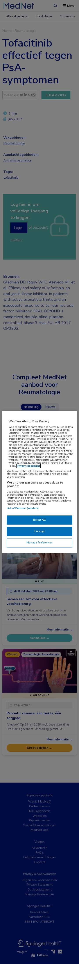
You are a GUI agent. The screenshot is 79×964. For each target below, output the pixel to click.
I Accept (39, 531)
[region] (39, 482)
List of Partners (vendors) (23, 508)
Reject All (39, 520)
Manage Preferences (39, 543)
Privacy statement (28, 466)
